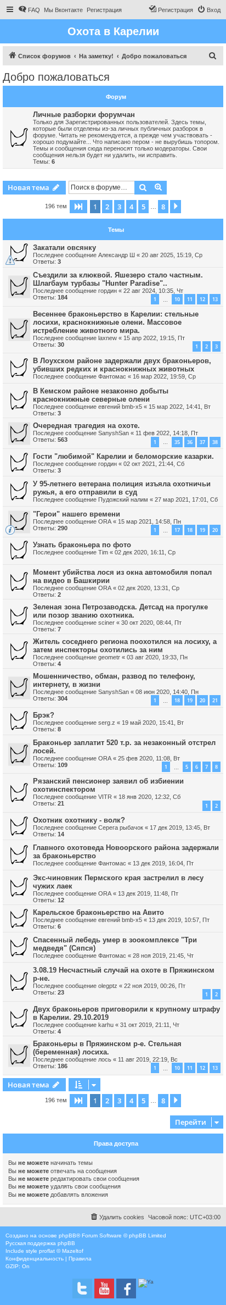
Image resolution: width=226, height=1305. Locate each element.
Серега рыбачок (120, 827)
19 (202, 530)
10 (177, 299)
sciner (106, 622)
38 (215, 442)
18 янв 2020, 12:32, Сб (149, 796)
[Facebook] (126, 1288)
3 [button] (119, 207)
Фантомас (112, 376)
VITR (105, 796)
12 (202, 299)
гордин (107, 290)
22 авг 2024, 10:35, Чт (153, 290)
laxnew (107, 338)
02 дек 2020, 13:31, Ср (148, 588)
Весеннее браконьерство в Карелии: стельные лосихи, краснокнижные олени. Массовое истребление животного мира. (116, 322)
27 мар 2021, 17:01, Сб (186, 499)
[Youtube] (104, 1288)
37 (202, 442)
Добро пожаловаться (56, 77)
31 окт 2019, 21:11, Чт (149, 1024)
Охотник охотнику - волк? (79, 820)
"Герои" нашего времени (76, 514)
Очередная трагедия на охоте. (86, 425)
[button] (78, 206)
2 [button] (107, 207)
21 (215, 700)
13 (215, 299)
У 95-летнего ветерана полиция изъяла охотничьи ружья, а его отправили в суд (122, 488)
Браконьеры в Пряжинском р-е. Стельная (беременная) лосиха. (107, 1048)
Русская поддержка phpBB (40, 1243)
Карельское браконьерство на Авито (98, 912)
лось (104, 1059)
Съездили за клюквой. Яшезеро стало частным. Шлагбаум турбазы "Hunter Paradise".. (118, 279)
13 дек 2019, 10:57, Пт (179, 920)
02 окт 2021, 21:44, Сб (153, 463)
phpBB (67, 1235)
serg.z (106, 722)
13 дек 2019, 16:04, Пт (163, 863)
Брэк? (43, 715)
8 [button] (163, 207)
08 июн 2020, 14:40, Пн (167, 691)
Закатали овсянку (64, 247)
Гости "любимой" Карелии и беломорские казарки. (123, 456)
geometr (109, 657)
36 (190, 442)
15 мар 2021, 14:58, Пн (149, 521)
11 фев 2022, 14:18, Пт (166, 433)
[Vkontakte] (82, 1288)
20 (215, 530)
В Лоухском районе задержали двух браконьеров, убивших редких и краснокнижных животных (122, 365)
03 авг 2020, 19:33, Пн (157, 657)
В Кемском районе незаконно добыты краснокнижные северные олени (100, 395)
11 (190, 299)
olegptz (107, 985)
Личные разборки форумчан (84, 114)
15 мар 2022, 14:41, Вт (180, 406)
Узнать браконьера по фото (82, 545)
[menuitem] (29, 9)
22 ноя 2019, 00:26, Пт (154, 985)
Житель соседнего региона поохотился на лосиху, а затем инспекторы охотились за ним (125, 645)
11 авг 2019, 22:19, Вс (148, 1059)
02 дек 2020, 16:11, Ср (145, 552)
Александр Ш (116, 255)
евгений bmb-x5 (120, 406)
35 (177, 442)
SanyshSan (113, 433)
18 (190, 530)
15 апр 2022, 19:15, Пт (154, 338)
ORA (104, 521)
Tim (103, 552)
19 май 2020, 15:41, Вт (153, 722)
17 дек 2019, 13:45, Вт (180, 827)
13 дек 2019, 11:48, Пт (148, 893)
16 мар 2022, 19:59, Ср (164, 376)
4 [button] (131, 207)
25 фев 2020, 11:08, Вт (149, 758)
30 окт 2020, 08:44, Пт (151, 622)
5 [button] (143, 207)
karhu (106, 1024)
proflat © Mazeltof (61, 1251)
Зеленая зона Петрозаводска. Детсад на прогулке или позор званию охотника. (120, 611)
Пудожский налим (123, 499)
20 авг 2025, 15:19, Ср (172, 255)
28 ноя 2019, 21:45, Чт (163, 955)
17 (177, 530)
